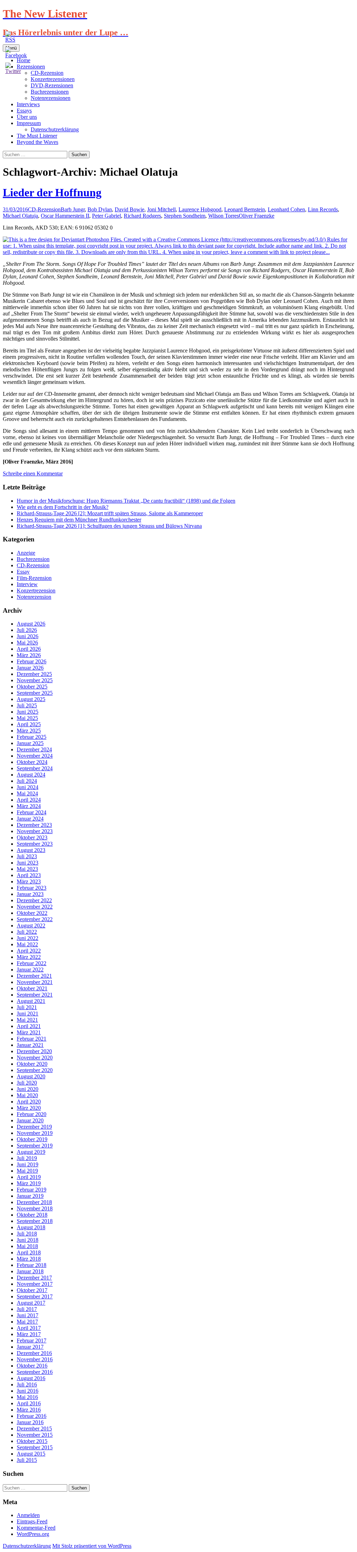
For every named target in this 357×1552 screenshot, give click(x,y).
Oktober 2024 (32, 762)
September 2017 (35, 1296)
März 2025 (29, 731)
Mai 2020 (27, 1095)
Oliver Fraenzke (256, 216)
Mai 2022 (27, 944)
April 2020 (29, 1102)
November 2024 (35, 756)
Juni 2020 (27, 1089)
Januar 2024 (30, 819)
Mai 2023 (27, 869)
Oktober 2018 (32, 1215)
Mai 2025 (27, 718)
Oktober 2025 (32, 687)
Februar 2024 (31, 812)
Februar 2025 (31, 737)
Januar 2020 (30, 1120)
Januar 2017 (30, 1347)
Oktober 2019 (32, 1139)
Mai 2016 (27, 1397)
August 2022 (31, 925)
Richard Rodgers (142, 216)
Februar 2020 (31, 1114)
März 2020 (29, 1108)
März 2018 (29, 1259)
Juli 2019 (27, 1158)
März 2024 (29, 806)
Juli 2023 (27, 856)
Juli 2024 (27, 781)
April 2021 (29, 1026)
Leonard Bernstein (244, 209)
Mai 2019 (27, 1171)
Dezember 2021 (34, 976)
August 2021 (31, 1001)
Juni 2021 (27, 1014)
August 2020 (31, 1076)
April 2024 (29, 800)
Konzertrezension (36, 590)
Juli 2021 (27, 1007)
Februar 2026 (31, 661)
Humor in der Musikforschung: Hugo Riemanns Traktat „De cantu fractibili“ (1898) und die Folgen (126, 501)
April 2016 (29, 1403)
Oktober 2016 (32, 1366)
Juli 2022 (27, 932)
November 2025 (35, 680)
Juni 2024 (27, 787)
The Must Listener (37, 136)
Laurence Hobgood (199, 209)
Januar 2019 (30, 1196)
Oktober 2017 (32, 1290)
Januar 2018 (30, 1271)
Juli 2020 (27, 1083)
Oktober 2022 (32, 913)
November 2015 (35, 1435)
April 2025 (29, 724)
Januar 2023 (30, 894)
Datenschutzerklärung (55, 129)
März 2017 (29, 1334)
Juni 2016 (27, 1391)
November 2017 (35, 1284)
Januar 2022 (30, 969)
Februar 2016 (31, 1416)
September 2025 (35, 693)
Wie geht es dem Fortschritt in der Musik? (62, 507)
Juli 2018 (27, 1234)
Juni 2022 (27, 938)
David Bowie (129, 209)
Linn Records (323, 209)
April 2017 (29, 1328)
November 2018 (35, 1208)
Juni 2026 (27, 636)
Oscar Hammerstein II (65, 216)
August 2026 (31, 624)
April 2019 (29, 1177)
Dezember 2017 (34, 1278)
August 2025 (31, 699)
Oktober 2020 (32, 1064)
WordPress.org (33, 1534)
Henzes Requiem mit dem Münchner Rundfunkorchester (79, 520)
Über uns (27, 117)
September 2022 (35, 919)
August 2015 (31, 1454)
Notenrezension (34, 597)
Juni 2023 (27, 863)
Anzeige (26, 553)
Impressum (29, 123)
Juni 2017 (27, 1315)
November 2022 (35, 907)
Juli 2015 (27, 1460)
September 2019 (35, 1146)
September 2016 (35, 1372)
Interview (27, 584)
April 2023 (29, 875)
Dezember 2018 (34, 1202)
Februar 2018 (31, 1265)
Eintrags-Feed (32, 1521)
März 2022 (29, 957)
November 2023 (35, 831)
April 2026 (29, 649)
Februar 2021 (31, 1039)
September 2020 (35, 1070)
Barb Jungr (73, 209)
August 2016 (31, 1378)
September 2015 (35, 1447)
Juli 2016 (27, 1384)
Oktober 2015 (32, 1441)
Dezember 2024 (34, 749)
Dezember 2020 (34, 1051)
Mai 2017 (27, 1322)
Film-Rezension (34, 578)
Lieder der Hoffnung (52, 192)
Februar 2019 (31, 1190)
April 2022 (29, 951)
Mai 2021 (27, 1020)
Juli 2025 (27, 705)
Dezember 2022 (34, 900)
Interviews (28, 104)
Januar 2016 (30, 1422)
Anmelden (28, 1515)
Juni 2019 (27, 1164)
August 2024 (31, 775)
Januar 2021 (30, 1045)
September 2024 (35, 768)
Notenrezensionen (50, 98)
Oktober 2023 (32, 837)
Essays (24, 111)
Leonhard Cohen (286, 209)
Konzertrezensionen (53, 79)
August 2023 (31, 850)
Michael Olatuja (20, 216)
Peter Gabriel (106, 216)
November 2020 (35, 1058)
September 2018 (35, 1221)
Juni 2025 (27, 712)
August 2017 (31, 1303)
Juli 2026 (27, 630)
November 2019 (35, 1133)
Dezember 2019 (34, 1127)
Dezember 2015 (34, 1428)
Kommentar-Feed (36, 1528)
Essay (23, 572)
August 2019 (31, 1152)
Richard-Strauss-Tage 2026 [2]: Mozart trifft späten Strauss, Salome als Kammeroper (110, 513)
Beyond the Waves (37, 142)
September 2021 (35, 995)
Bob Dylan (100, 209)
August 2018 (31, 1227)
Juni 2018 (27, 1240)
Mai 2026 (27, 643)
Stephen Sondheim (184, 216)
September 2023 (35, 844)
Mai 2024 (27, 793)
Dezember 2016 (34, 1353)
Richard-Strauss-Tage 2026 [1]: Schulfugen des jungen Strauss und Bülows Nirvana (109, 526)
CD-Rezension (44, 209)
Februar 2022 (31, 963)
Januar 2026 (30, 668)
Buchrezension (33, 559)
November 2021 (35, 982)
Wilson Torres (223, 216)
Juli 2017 (27, 1309)
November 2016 (35, 1359)
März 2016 (29, 1410)
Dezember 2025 (34, 674)
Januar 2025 (30, 743)
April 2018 (29, 1252)
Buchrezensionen (50, 92)
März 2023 (29, 881)
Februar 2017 (31, 1340)
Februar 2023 (31, 888)
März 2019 (29, 1183)
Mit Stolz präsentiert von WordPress (91, 1546)
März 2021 (29, 1032)
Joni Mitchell (161, 209)
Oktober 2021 (32, 988)
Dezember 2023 (34, 825)
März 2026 (29, 655)
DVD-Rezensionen (52, 85)
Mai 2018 (27, 1246)
